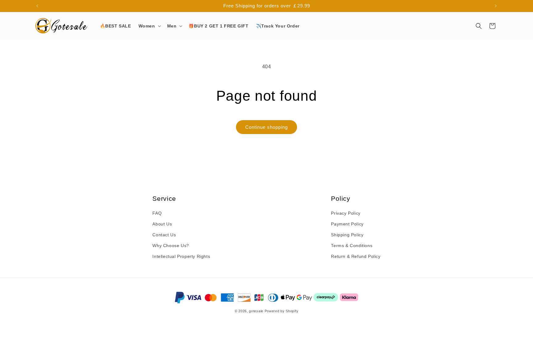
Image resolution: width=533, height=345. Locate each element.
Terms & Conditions (351, 245)
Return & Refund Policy (355, 256)
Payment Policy (347, 223)
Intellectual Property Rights (181, 256)
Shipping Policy (347, 234)
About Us (162, 223)
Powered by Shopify (282, 311)
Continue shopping (266, 127)
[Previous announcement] (37, 6)
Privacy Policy (345, 213)
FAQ (157, 213)
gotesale (256, 311)
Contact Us (164, 234)
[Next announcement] (495, 6)
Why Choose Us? (170, 245)
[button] (149, 25)
